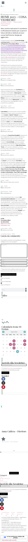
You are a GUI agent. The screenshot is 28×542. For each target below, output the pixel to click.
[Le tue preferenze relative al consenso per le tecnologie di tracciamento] (1, 406)
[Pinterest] (3, 387)
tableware (7, 23)
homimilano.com (5, 225)
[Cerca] (26, 290)
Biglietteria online (6, 223)
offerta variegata (16, 52)
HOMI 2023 (13, 42)
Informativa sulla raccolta (9, 540)
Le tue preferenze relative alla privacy (15, 537)
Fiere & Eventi (17, 22)
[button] (3, 2)
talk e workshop (9, 57)
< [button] (3, 331)
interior (2, 23)
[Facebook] (3, 379)
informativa (10, 368)
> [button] (24, 331)
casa (3, 40)
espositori (5, 75)
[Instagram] (3, 383)
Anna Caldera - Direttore (13, 431)
